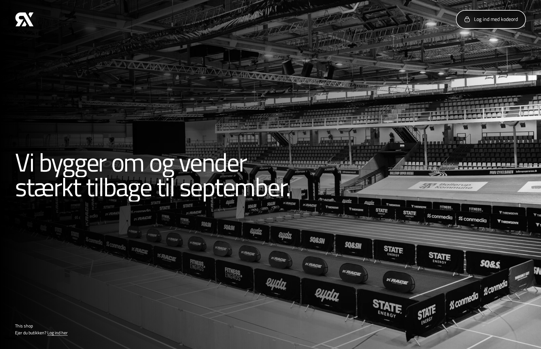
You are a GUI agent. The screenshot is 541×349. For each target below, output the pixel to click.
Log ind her (57, 333)
